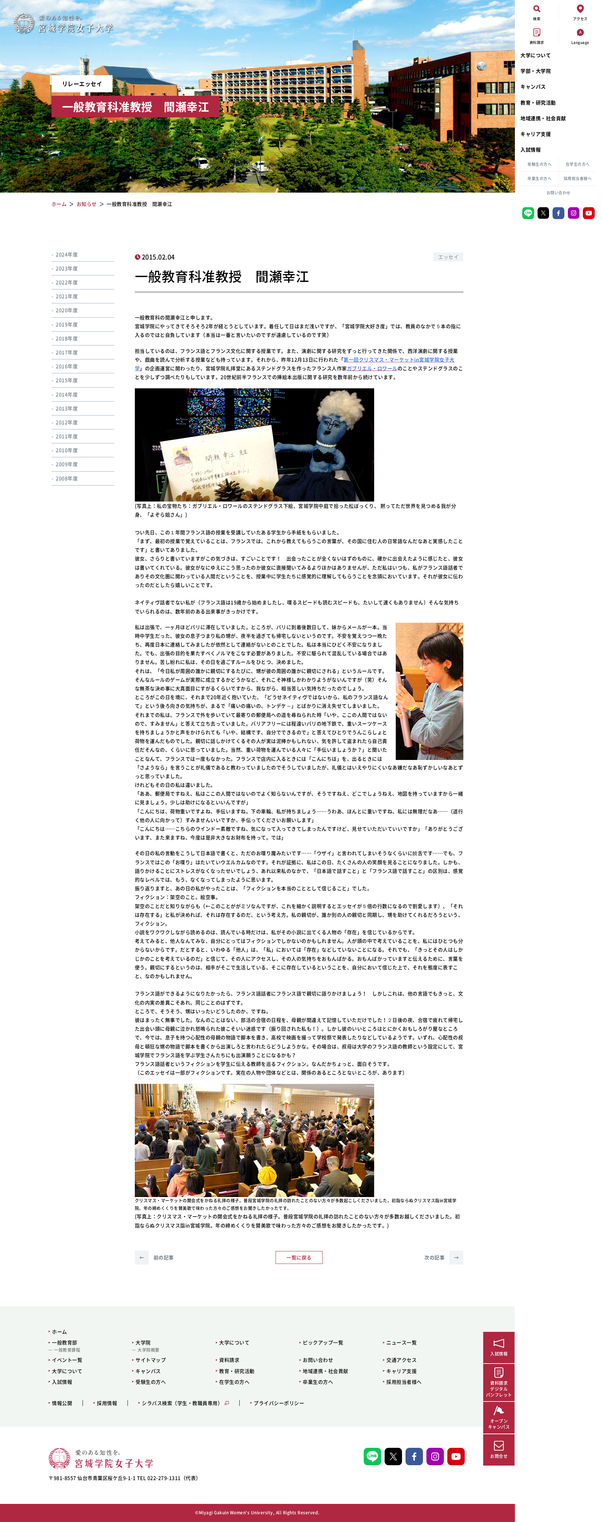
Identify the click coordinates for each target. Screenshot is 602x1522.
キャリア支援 (535, 133)
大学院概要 (149, 1350)
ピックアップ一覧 (323, 1342)
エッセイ (448, 256)
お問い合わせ (559, 193)
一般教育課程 (67, 1350)
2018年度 (67, 338)
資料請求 (229, 1359)
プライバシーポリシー (279, 1403)
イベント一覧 (67, 1359)
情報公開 (62, 1403)
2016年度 (67, 366)
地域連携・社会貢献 (543, 118)
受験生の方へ (539, 164)
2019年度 (67, 324)
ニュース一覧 (401, 1342)
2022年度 (67, 282)
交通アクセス (401, 1359)
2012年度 (67, 422)
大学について (535, 55)
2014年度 (67, 394)
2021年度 (67, 296)
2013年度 (67, 408)
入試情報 (530, 149)
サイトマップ (151, 1359)
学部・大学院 (535, 70)
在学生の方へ (578, 164)
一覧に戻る (299, 1257)
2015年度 (67, 380)
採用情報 (107, 1403)
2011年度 (67, 436)
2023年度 (67, 268)
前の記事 (156, 1257)
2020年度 (67, 310)
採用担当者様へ (578, 178)
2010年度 (67, 450)
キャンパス (533, 86)
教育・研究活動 (538, 102)
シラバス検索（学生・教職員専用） (182, 1403)
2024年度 (67, 254)
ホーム (59, 1331)
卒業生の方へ (539, 178)
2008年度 (67, 478)
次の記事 (441, 1257)
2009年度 (67, 464)
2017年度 (67, 352)
